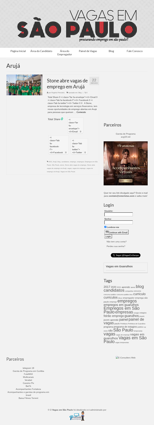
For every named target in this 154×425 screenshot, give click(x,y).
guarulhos (132, 316)
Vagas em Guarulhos (119, 266)
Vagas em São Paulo (67, 171)
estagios (143, 313)
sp (145, 327)
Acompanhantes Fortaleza (28, 389)
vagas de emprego (79, 168)
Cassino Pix (28, 383)
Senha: (108, 219)
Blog (80, 93)
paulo (117, 323)
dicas (120, 298)
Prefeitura (123, 324)
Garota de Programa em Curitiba (28, 371)
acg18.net (125, 137)
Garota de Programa (126, 134)
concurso (137, 291)
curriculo (139, 294)
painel (123, 319)
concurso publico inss (125, 294)
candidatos (65, 162)
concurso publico (110, 294)
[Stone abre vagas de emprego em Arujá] (24, 85)
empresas (124, 312)
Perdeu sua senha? (116, 246)
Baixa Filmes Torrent (28, 398)
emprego (73, 162)
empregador (128, 298)
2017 (107, 286)
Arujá (55, 162)
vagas (69, 168)
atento (133, 287)
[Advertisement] (125, 98)
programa (108, 326)
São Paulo (55, 165)
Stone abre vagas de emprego (75, 165)
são (110, 330)
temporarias (138, 331)
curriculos (111, 297)
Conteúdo (81, 112)
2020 (113, 287)
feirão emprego (114, 316)
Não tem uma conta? (117, 241)
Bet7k (28, 386)
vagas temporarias (122, 342)
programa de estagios (125, 326)
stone (62, 165)
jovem (141, 316)
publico (140, 327)
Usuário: (108, 211)
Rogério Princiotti (57, 93)
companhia (129, 291)
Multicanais (28, 377)
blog (58, 162)
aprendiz (126, 287)
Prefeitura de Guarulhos (136, 324)
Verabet (28, 380)
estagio (136, 313)
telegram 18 (28, 368)
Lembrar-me (113, 227)
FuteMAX (28, 374)
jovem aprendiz (111, 320)
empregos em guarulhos (121, 305)
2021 (50, 162)
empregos (80, 162)
